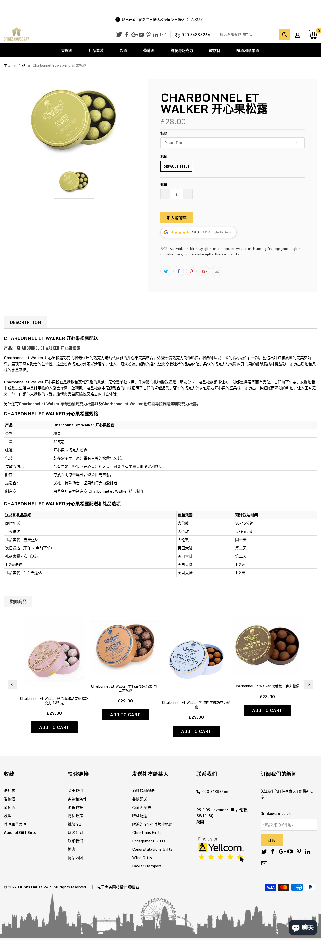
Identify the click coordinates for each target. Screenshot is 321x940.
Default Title (176, 166)
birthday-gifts (201, 248)
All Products (179, 248)
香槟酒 (66, 50)
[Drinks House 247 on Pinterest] (148, 35)
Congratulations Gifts (152, 849)
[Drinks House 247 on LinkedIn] (155, 35)
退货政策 (75, 807)
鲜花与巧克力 (182, 50)
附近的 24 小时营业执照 (152, 824)
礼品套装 (96, 50)
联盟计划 (75, 832)
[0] (313, 34)
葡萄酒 (148, 50)
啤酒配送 (139, 816)
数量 (163, 184)
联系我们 (75, 841)
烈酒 (123, 50)
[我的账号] (299, 31)
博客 (71, 849)
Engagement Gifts (148, 841)
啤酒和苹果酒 (247, 50)
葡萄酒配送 (141, 807)
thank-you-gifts (227, 254)
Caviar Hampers (147, 866)
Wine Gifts (142, 858)
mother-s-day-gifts (198, 254)
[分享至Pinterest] (191, 271)
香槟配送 (139, 799)
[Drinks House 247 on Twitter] (119, 34)
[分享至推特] (165, 271)
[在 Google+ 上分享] (204, 271)
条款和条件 (77, 799)
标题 (163, 133)
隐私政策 (75, 816)
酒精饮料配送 (143, 790)
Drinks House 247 (34, 887)
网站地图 (75, 858)
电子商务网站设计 (112, 887)
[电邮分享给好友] (217, 271)
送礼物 (9, 790)
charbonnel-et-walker (230, 248)
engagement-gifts (287, 248)
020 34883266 (196, 35)
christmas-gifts (260, 248)
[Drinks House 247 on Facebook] (126, 35)
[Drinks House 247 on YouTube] (141, 35)
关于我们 (75, 790)
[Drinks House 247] (16, 34)
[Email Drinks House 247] (163, 35)
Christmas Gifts (147, 832)
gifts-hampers (171, 254)
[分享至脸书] (178, 271)
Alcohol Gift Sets (20, 832)
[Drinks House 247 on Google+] (134, 35)
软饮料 (214, 50)
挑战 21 (74, 824)
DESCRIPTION (25, 322)
